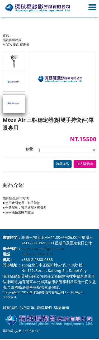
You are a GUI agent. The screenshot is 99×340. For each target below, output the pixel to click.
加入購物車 (84, 164)
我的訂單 (27, 307)
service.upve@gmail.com (43, 248)
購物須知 (61, 307)
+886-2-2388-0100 (37, 253)
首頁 (6, 35)
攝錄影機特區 (12, 40)
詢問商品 (62, 164)
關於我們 (10, 307)
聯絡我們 (44, 307)
